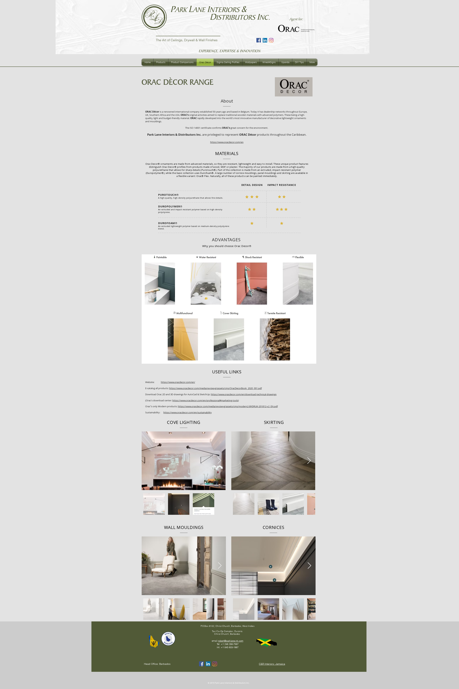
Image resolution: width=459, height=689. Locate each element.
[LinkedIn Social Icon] (265, 40)
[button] (160, 62)
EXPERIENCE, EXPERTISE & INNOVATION (229, 51)
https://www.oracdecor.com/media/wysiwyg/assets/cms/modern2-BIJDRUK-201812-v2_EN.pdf (228, 406)
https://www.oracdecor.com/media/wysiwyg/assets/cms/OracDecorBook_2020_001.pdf (215, 388)
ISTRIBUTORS (236, 17)
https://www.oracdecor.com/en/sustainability (187, 412)
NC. (264, 17)
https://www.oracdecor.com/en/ (178, 382)
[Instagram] (271, 40)
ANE (200, 9)
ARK (181, 9)
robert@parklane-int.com (230, 640)
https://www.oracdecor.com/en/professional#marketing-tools (205, 400)
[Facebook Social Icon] (258, 40)
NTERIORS (225, 9)
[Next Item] (219, 460)
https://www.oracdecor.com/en (226, 142)
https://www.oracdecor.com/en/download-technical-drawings (243, 394)
